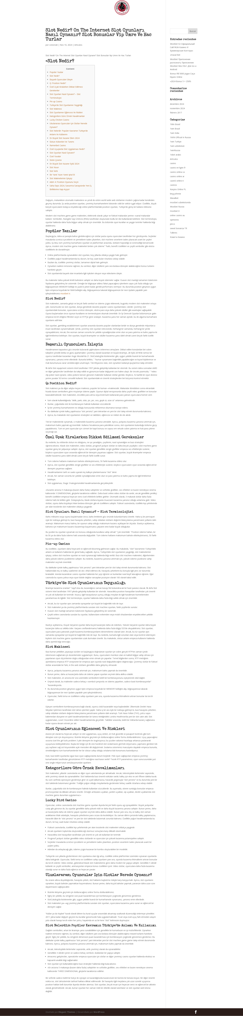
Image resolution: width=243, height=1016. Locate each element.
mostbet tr (65, 293)
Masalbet (174, 198)
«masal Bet (175, 55)
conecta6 (53, 45)
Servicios (134, 17)
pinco (172, 224)
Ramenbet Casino (58, 145)
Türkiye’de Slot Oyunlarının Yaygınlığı (66, 105)
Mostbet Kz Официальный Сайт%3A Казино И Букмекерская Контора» (182, 47)
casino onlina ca (177, 172)
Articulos (78, 45)
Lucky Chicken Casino (59, 119)
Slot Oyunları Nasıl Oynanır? (62, 152)
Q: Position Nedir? (58, 83)
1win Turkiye (175, 141)
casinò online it (177, 180)
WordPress (99, 1012)
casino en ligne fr (177, 167)
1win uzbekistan (177, 146)
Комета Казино (177, 237)
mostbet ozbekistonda (180, 202)
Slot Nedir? (54, 75)
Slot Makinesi (56, 108)
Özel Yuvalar (55, 156)
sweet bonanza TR (178, 228)
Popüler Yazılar (56, 72)
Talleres (173, 232)
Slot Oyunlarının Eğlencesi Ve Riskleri (66, 112)
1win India (174, 133)
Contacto (173, 17)
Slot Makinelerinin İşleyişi (61, 178)
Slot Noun (54, 167)
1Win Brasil (175, 124)
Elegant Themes (66, 1012)
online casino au (177, 215)
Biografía (70, 17)
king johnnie (175, 193)
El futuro (151, 17)
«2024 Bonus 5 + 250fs (180, 81)
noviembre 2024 (177, 108)
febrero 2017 (176, 112)
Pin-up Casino (56, 101)
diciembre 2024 (177, 104)
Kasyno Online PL (178, 189)
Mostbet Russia (177, 206)
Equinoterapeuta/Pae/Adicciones (108, 17)
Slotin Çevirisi (56, 160)
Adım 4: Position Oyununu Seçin (64, 182)
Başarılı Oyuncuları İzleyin (61, 79)
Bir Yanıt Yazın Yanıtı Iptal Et (62, 174)
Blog (162, 17)
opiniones (174, 219)
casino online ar (177, 176)
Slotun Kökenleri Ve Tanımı (62, 141)
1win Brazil (175, 128)
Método (82, 17)
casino (173, 163)
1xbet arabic (175, 154)
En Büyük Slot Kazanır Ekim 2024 (64, 138)
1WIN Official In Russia (180, 137)
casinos (173, 185)
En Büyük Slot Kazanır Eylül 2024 (64, 163)
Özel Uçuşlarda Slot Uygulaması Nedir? (67, 149)
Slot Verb (54, 171)
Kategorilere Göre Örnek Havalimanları (67, 116)
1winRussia (175, 150)
